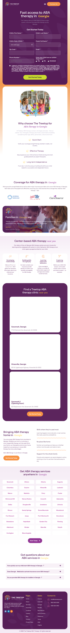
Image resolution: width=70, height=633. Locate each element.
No (45, 61)
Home (27, 599)
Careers (28, 613)
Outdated (53, 61)
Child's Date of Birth (16, 41)
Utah (39, 622)
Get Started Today (35, 77)
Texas (39, 619)
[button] (45, 4)
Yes (39, 61)
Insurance (28, 607)
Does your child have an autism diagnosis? (46, 58)
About (27, 602)
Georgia (40, 604)
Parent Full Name (42, 41)
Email (38, 49)
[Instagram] (11, 611)
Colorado (40, 602)
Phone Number (14, 57)
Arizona (40, 599)
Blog (27, 616)
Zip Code (12, 49)
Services (28, 604)
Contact (28, 619)
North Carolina (41, 613)
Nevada (40, 607)
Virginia (40, 625)
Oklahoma (40, 616)
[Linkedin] (8, 611)
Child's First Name (15, 33)
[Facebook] (5, 611)
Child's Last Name (42, 33)
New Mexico (41, 610)
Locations (28, 610)
